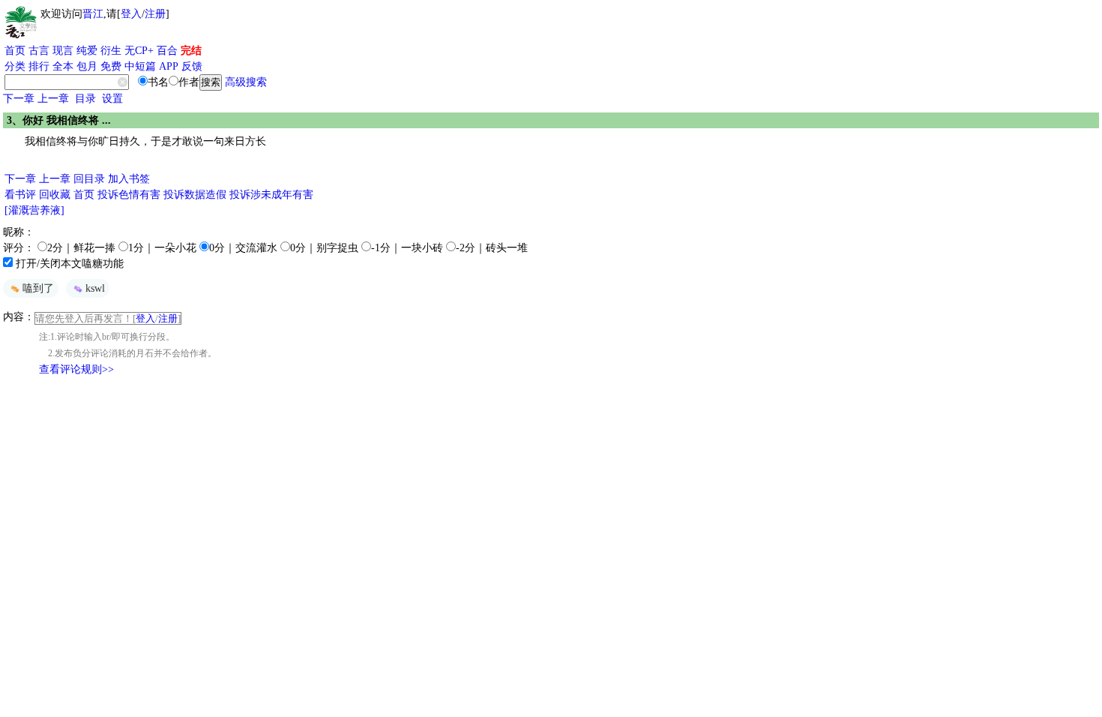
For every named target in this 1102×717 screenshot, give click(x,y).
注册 (155, 14)
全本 (62, 66)
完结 (191, 50)
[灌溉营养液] (34, 210)
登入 (131, 14)
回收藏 (54, 194)
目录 (85, 98)
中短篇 (140, 66)
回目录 (89, 178)
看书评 (20, 194)
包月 (86, 66)
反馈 (191, 66)
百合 (167, 50)
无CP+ (139, 50)
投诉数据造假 (194, 194)
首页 (14, 50)
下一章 (18, 98)
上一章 (53, 98)
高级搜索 (246, 82)
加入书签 (129, 178)
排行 (38, 66)
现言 (62, 50)
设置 (112, 98)
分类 (14, 66)
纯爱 (86, 50)
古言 (38, 50)
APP (168, 66)
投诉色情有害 (128, 194)
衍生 (110, 50)
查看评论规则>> (76, 369)
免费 (110, 66)
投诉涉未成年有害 (271, 194)
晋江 (92, 14)
